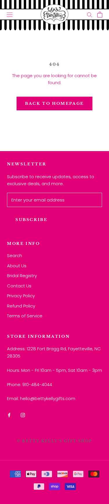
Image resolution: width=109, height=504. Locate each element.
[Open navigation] (9, 14)
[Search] (89, 14)
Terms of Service (24, 316)
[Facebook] (9, 414)
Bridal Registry (22, 276)
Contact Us (19, 286)
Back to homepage (54, 103)
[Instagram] (23, 414)
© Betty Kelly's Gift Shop (54, 441)
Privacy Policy (21, 296)
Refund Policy (21, 306)
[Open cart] (99, 14)
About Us (16, 266)
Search (14, 255)
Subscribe (31, 219)
